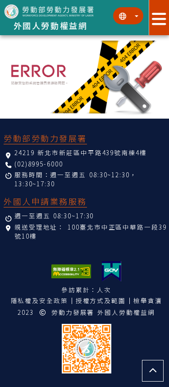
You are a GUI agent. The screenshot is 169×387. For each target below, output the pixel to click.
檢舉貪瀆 (147, 300)
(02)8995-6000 (38, 163)
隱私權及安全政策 (39, 300)
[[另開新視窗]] (111, 271)
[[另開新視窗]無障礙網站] (71, 271)
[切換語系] (128, 15)
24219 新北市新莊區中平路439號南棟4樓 (80, 152)
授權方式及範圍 (101, 300)
